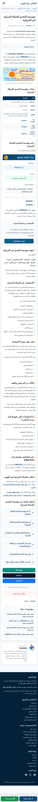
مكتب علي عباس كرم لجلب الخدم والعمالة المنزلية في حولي (20, 615)
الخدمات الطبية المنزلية (30, 720)
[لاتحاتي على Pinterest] (26, 775)
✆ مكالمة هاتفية (28, 799)
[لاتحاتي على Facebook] (34, 775)
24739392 (24, 127)
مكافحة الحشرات (31, 745)
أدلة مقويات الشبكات (30, 743)
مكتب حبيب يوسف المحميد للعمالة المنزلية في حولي (20, 628)
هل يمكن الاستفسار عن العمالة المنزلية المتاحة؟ (20, 544)
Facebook (19, 581)
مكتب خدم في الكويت (23, 8)
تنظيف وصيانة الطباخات (30, 734)
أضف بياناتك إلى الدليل (8, 687)
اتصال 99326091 (19, 241)
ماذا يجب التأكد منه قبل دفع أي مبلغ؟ (18, 562)
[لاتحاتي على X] (30, 775)
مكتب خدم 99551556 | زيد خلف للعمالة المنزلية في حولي (21, 622)
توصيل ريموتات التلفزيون (29, 737)
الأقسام (34, 757)
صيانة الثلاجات (32, 714)
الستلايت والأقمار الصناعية (29, 709)
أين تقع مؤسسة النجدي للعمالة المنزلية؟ (20, 523)
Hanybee (28, 25)
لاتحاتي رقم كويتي (29, 3)
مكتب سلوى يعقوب (29, 495)
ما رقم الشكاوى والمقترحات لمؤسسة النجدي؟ (18, 534)
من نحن (34, 760)
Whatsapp (19, 570)
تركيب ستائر (33, 729)
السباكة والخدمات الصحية (29, 732)
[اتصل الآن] (6, 157)
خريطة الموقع (32, 766)
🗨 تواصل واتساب (10, 799)
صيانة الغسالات (32, 706)
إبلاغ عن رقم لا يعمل (19, 594)
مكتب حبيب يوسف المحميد (12, 495)
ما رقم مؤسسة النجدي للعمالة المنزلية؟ (20, 512)
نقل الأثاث (33, 703)
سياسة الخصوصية (31, 763)
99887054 (24, 134)
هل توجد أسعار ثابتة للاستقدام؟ (20, 554)
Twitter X (19, 575)
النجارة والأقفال (32, 740)
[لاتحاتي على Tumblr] (22, 775)
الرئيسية (34, 8)
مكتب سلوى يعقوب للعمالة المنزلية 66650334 (19, 634)
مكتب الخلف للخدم (14, 492)
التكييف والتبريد (32, 711)
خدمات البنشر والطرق (30, 717)
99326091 (24, 120)
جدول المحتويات (29, 47)
